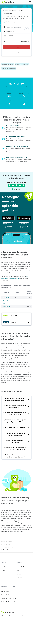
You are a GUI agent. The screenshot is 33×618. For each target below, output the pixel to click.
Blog (18, 570)
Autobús (4, 567)
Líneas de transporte (21, 64)
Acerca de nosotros (23, 567)
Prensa (19, 574)
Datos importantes (7, 64)
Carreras (19, 577)
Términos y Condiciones (8, 598)
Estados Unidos (7, 544)
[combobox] (16, 27)
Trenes (3, 570)
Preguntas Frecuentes (9, 68)
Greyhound (6, 306)
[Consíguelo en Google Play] (24, 218)
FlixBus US (6, 297)
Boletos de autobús (6, 541)
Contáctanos (5, 591)
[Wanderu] (8, 2)
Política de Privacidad (8, 602)
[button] (30, 2)
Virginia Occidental (8, 547)
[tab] (8, 23)
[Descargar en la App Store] (8, 218)
